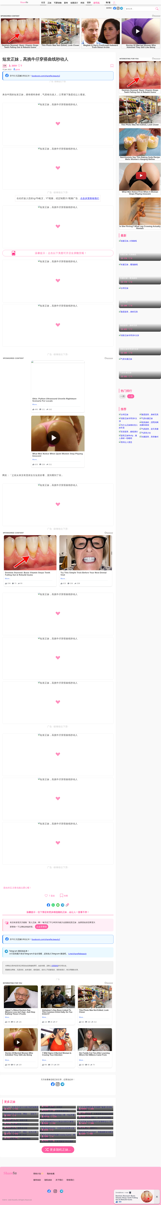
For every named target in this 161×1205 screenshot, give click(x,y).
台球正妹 (124, 301)
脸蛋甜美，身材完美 (128, 325)
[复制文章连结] (67, 905)
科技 (82, 2)
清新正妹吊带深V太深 (129, 349)
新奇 (66, 2)
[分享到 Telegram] (62, 905)
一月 (131, 396)
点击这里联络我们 (89, 198)
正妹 (49, 2)
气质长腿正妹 (125, 372)
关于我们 (59, 1180)
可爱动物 (58, 2)
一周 (122, 396)
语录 (89, 2)
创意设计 (74, 2)
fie (27, 2)
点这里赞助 (41, 926)
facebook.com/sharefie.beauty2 (46, 76)
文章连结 (55, 966)
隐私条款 (48, 1180)
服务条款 (37, 1180)
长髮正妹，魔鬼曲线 (128, 278)
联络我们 (70, 1180)
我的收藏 (50, 1173)
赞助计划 (37, 1173)
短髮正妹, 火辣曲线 (128, 254)
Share (23, 2)
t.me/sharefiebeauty (77, 953)
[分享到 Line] (58, 905)
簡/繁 (108, 2)
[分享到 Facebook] (48, 905)
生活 (43, 2)
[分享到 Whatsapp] (53, 905)
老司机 (96, 2)
